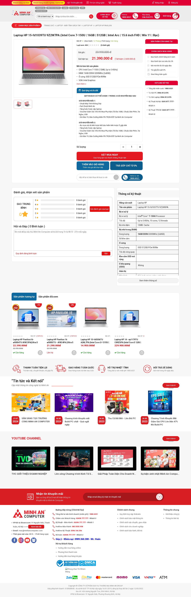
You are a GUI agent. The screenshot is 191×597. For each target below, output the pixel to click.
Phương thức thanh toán (67, 552)
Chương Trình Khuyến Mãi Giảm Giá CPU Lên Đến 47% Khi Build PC (164, 421)
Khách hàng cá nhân (21, 3)
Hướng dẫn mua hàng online (69, 548)
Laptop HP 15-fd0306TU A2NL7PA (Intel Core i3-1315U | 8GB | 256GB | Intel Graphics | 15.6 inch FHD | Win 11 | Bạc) (95, 341)
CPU (82, 8)
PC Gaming (74, 8)
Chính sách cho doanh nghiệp (131, 526)
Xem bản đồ (36, 527)
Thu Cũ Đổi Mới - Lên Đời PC (122, 418)
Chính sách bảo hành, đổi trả (131, 531)
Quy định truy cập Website (130, 514)
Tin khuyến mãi (76, 3)
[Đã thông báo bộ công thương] (67, 563)
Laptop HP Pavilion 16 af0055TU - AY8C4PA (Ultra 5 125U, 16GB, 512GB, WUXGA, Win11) (60, 341)
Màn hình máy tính (54, 8)
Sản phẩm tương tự (24, 296)
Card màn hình (41, 11)
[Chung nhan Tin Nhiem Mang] (76, 570)
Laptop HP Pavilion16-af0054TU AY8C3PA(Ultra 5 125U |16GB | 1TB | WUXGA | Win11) (25, 341)
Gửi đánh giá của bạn (99, 209)
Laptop (65, 8)
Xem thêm (170, 385)
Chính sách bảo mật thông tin (131, 518)
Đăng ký (174, 3)
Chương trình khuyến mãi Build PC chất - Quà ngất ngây (77, 421)
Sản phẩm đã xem (48, 296)
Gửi (106, 253)
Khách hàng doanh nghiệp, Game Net (48, 3)
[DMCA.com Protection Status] (87, 563)
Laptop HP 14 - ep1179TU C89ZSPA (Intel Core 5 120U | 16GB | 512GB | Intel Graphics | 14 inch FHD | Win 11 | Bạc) (128, 341)
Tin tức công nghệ (96, 3)
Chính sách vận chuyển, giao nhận (133, 522)
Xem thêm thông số (148, 280)
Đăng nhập (159, 3)
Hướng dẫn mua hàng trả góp (70, 556)
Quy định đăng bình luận (26, 253)
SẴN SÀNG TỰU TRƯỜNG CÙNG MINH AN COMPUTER (36, 420)
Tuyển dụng (116, 3)
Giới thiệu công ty (172, 514)
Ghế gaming (40, 8)
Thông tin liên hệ (172, 518)
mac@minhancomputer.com (31, 531)
